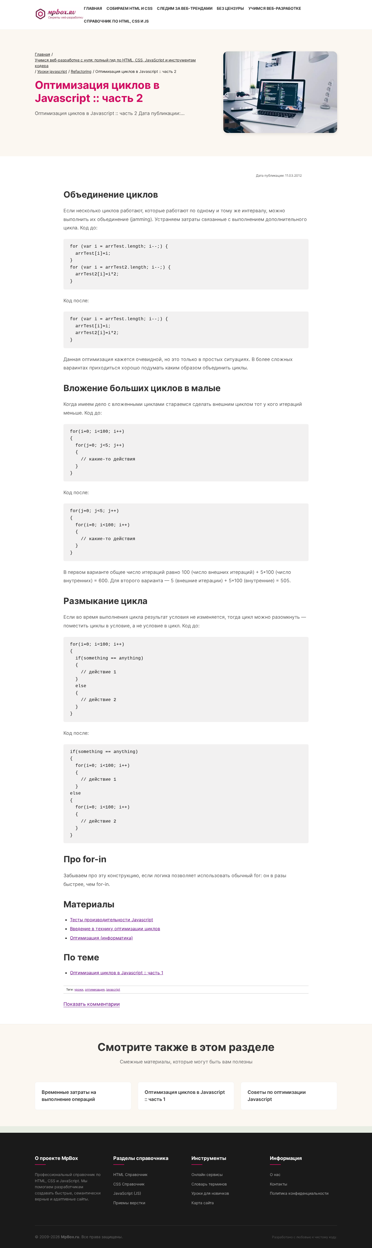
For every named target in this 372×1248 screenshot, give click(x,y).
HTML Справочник (130, 1174)
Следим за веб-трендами (184, 8)
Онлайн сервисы (207, 1174)
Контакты (278, 1184)
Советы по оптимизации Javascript (277, 1095)
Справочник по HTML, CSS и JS (116, 21)
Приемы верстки (129, 1202)
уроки (78, 989)
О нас (275, 1174)
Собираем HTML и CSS (129, 8)
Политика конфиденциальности (299, 1193)
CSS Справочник (129, 1184)
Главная (93, 8)
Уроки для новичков (210, 1193)
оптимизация (95, 989)
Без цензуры (230, 8)
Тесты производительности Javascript (111, 919)
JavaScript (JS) (127, 1193)
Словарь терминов (209, 1184)
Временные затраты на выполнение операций (69, 1095)
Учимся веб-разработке (274, 8)
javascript (113, 989)
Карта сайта (202, 1202)
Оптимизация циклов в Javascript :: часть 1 (116, 972)
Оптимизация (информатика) (101, 938)
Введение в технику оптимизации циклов (115, 928)
